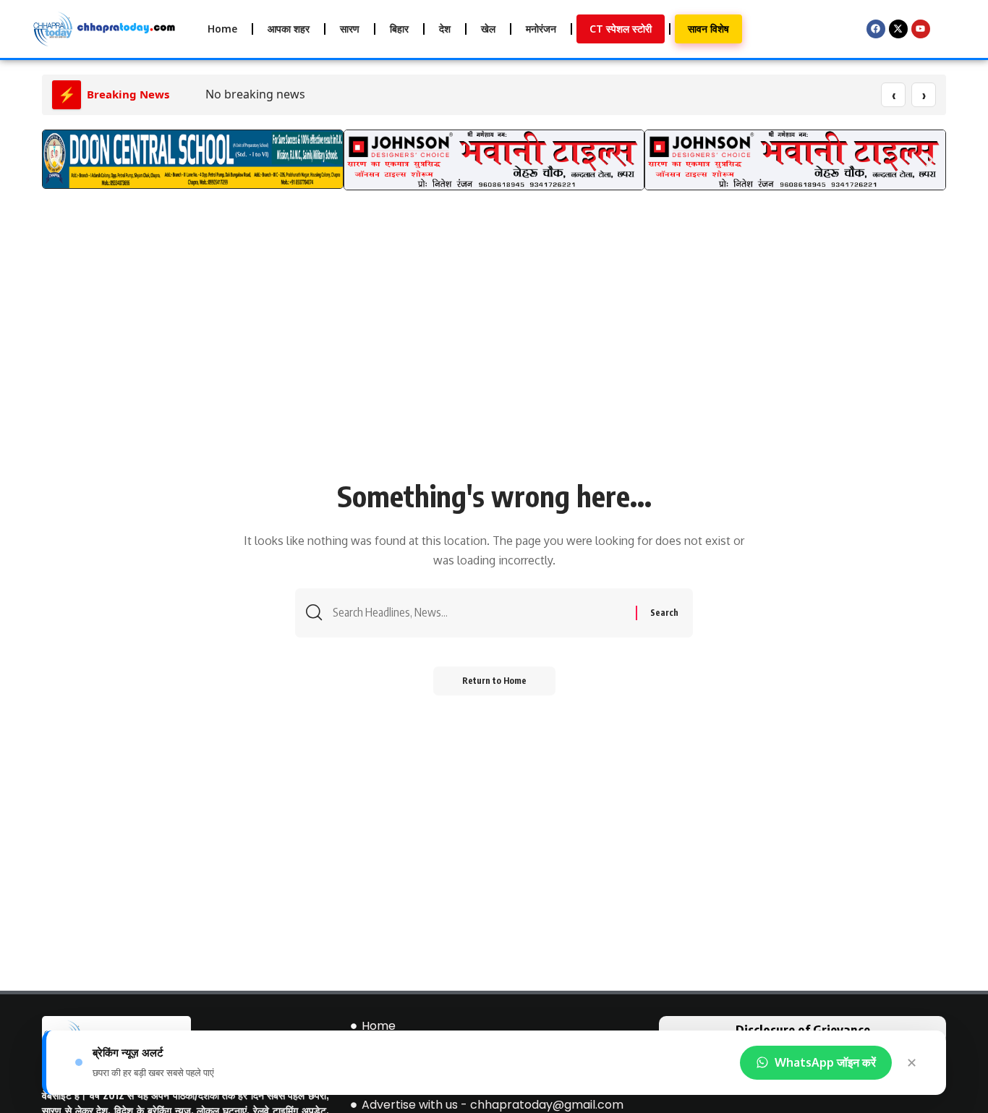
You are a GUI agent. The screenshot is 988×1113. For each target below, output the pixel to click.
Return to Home (494, 680)
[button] (58, 160)
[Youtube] (920, 29)
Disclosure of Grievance (803, 1029)
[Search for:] (479, 612)
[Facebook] (875, 29)
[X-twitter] (898, 29)
